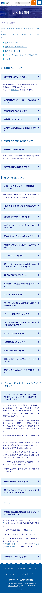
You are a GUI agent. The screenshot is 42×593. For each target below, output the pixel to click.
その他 (7, 59)
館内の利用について (12, 51)
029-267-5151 (12, 586)
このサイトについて (12, 574)
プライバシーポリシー (29, 574)
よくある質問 (9, 568)
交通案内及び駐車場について (16, 47)
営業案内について (11, 43)
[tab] (21, 77)
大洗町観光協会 (9, 544)
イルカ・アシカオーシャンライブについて (21, 55)
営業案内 (14, 90)
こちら (29, 530)
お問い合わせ (21, 568)
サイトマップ (33, 568)
